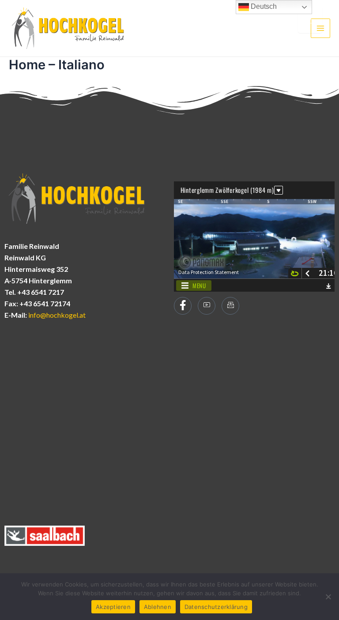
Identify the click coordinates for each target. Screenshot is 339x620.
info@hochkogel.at (57, 315)
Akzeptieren (113, 606)
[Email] (230, 306)
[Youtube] (206, 306)
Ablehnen (157, 606)
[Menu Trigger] (310, 20)
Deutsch (263, 6)
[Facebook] (183, 306)
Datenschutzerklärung (216, 606)
